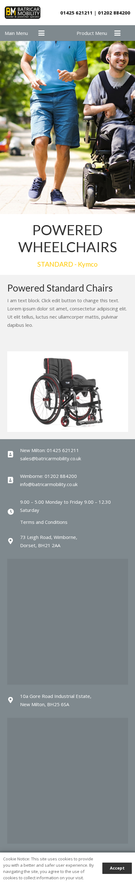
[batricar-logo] (22, 12)
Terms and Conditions (44, 522)
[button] (41, 33)
